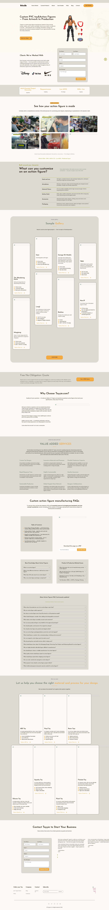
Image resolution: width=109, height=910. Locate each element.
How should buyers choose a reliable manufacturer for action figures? (40, 650)
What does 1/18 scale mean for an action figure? (35, 574)
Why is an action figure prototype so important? (35, 577)
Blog (72, 5)
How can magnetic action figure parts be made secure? (37, 638)
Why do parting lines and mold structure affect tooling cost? (38, 641)
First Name (61, 51)
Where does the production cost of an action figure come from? (39, 607)
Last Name (75, 51)
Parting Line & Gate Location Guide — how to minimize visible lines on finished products (35, 538)
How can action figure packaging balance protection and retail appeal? (40, 632)
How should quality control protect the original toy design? (37, 625)
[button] (54, 103)
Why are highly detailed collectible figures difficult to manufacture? (40, 647)
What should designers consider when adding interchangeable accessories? (41, 616)
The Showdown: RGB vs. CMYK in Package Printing (71, 580)
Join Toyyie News (17, 890)
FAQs (67, 5)
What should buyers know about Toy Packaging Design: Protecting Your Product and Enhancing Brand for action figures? (52, 644)
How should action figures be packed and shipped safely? (37, 628)
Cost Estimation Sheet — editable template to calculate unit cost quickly (35, 542)
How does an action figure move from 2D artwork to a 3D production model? (42, 613)
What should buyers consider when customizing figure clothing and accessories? (42, 635)
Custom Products (45, 5)
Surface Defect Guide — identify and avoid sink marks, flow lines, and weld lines (36, 532)
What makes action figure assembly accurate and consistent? (38, 619)
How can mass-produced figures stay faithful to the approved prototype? (41, 622)
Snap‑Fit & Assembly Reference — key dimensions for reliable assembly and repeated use (37, 535)
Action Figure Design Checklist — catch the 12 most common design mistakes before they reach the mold (37, 528)
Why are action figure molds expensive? (33, 610)
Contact (78, 5)
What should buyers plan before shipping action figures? (37, 656)
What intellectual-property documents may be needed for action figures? (41, 666)
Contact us (36, 891)
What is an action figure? (30, 567)
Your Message (62, 69)
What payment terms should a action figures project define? (38, 662)
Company (28, 893)
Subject (60, 63)
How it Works (35, 5)
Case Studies (60, 5)
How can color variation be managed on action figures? (37, 659)
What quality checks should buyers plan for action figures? (37, 653)
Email (25, 847)
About (53, 5)
